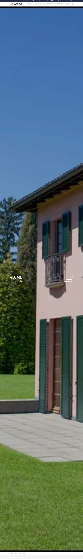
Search (72, 4)
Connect (69, 279)
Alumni (44, 0)
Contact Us (68, 281)
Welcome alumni (14, 556)
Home (11, 553)
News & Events (52, 0)
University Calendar (61, 0)
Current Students (27, 0)
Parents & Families (37, 0)
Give (71, 277)
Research (70, 0)
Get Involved (22, 553)
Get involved (41, 556)
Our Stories (70, 556)
